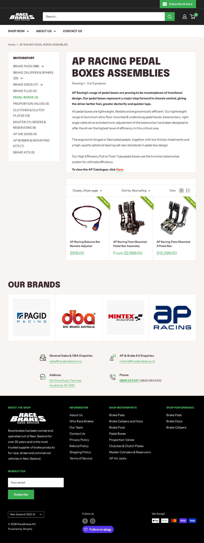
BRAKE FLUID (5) (25, 91)
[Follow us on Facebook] (85, 521)
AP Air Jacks (117, 458)
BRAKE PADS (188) (26, 66)
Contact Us (72, 31)
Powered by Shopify (20, 528)
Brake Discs (174, 421)
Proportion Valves (121, 440)
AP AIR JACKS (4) (25, 134)
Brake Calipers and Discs (126, 421)
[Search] (170, 16)
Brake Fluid (117, 427)
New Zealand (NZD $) (22, 514)
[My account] (185, 16)
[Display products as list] (188, 190)
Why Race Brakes (81, 421)
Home (11, 44)
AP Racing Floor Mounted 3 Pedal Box (173, 244)
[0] (192, 16)
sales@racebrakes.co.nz (65, 361)
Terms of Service (81, 458)
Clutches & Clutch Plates (126, 446)
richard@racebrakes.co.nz (137, 361)
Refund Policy (79, 446)
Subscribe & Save (180, 4)
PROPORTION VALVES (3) (31, 104)
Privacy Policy (79, 440)
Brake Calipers (176, 427)
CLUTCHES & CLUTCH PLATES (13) (28, 112)
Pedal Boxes (117, 433)
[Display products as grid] (181, 190)
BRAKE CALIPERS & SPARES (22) (33, 75)
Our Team (76, 427)
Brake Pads (117, 415)
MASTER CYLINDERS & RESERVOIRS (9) (29, 124)
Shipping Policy (80, 452)
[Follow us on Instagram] (92, 521)
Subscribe (21, 494)
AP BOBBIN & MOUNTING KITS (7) (31, 143)
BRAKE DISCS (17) (26, 84)
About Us (44, 31)
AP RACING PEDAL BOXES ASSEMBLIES (43, 44)
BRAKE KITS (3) (24, 152)
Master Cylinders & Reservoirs (130, 452)
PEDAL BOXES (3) (25, 97)
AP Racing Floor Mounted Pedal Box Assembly (130, 244)
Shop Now (16, 31)
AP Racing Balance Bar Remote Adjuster (85, 244)
